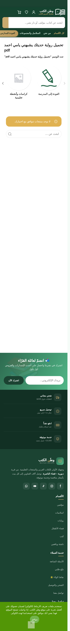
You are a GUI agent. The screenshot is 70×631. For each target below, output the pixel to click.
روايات (61, 520)
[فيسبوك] (60, 486)
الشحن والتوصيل (56, 585)
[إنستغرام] (51, 486)
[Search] (10, 134)
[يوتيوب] (34, 486)
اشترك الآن (13, 380)
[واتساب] (26, 486)
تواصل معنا (58, 593)
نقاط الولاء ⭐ (57, 577)
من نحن (47, 33)
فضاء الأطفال (57, 528)
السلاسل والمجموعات (30, 33)
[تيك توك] (43, 486)
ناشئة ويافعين (57, 544)
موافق (35, 619)
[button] (64, 83)
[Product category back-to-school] (49, 81)
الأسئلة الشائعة (57, 561)
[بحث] (5, 22)
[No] (31, 624)
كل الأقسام (59, 33)
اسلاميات (59, 512)
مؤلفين (60, 505)
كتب (62, 536)
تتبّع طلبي (59, 569)
